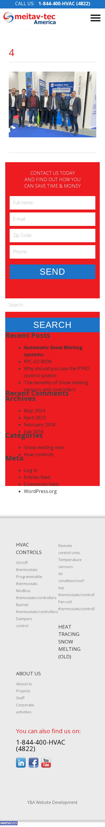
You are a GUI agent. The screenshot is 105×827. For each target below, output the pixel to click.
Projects (23, 690)
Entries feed (37, 477)
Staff (20, 697)
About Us (24, 683)
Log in (31, 470)
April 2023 (35, 417)
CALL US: (52, 3)
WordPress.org (40, 491)
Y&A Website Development (52, 802)
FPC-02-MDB (38, 361)
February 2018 (39, 424)
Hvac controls (39, 454)
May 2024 (34, 410)
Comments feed (41, 484)
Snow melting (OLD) (69, 649)
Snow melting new (44, 447)
